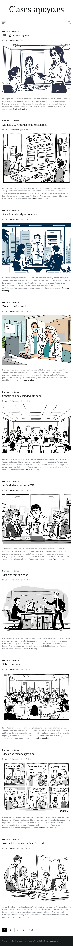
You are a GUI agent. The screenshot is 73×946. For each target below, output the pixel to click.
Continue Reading (20, 109)
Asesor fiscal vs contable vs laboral (23, 843)
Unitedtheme (52, 941)
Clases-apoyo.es (36, 9)
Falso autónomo (11, 664)
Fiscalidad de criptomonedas (19, 214)
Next (31, 930)
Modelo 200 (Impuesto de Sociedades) (25, 124)
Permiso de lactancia (10, 31)
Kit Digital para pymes (15, 35)
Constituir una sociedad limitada (22, 396)
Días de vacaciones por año (18, 754)
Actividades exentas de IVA (18, 485)
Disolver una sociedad (15, 575)
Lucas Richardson (12, 40)
